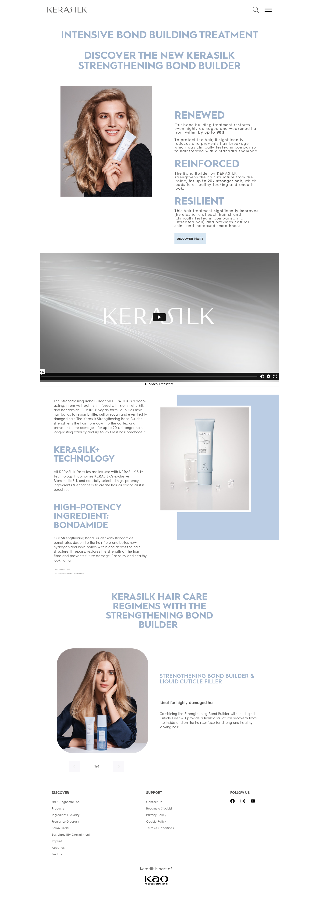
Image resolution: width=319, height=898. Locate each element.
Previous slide (74, 766)
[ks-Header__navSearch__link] (256, 10)
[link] (149, 10)
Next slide (118, 766)
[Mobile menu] (268, 10)
